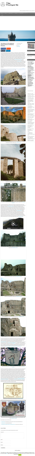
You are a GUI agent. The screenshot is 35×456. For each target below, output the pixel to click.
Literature (16, 13)
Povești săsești (29, 121)
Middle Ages (18, 46)
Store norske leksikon (30, 125)
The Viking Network (30, 106)
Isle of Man (31, 73)
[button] (13, 223)
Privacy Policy (21, 13)
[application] (13, 223)
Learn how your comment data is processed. (15, 450)
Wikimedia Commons (23, 85)
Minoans (32, 75)
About (5, 13)
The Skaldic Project (30, 132)
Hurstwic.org (29, 109)
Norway (29, 79)
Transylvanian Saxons (10, 206)
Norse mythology (31, 78)
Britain (32, 63)
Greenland (32, 70)
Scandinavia (30, 79)
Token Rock (29, 118)
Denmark (29, 66)
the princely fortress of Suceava (18, 59)
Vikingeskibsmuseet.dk (30, 113)
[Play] (4, 228)
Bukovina (13, 343)
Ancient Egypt (29, 61)
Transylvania (30, 82)
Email (2, 442)
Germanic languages (30, 70)
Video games (30, 84)
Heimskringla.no (29, 103)
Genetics (29, 69)
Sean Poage (29, 136)
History (19, 45)
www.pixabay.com (22, 105)
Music (28, 76)
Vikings (30, 85)
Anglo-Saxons (30, 62)
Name (2, 439)
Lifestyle (29, 74)
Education (30, 67)
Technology (29, 81)
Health (29, 71)
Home (2, 13)
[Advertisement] (17, 23)
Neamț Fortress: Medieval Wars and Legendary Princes (8, 424)
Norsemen (31, 77)
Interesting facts (31, 72)
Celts (30, 65)
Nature (30, 76)
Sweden (31, 80)
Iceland (29, 71)
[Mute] (20, 228)
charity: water (29, 93)
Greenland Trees (29, 95)
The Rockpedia (29, 97)
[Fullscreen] (22, 228)
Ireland (29, 73)
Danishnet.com (29, 116)
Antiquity (32, 62)
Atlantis (29, 63)
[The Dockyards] (10, 1)
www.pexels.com (18, 142)
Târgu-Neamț (3, 421)
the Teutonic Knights (19, 210)
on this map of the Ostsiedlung (12, 342)
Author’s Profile (11, 13)
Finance (31, 68)
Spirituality (29, 80)
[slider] (12, 228)
